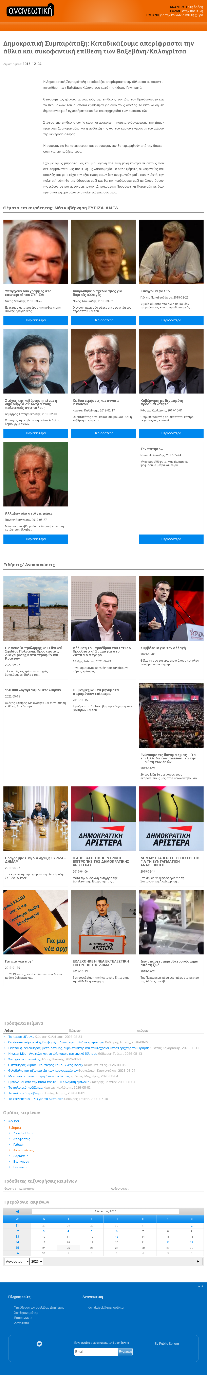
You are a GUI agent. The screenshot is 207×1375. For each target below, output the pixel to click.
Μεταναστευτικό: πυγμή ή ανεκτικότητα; (63, 1076)
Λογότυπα (21, 1323)
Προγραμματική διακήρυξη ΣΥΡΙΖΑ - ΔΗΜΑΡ (35, 860)
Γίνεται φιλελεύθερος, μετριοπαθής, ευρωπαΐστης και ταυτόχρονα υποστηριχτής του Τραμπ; (103, 1048)
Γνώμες (18, 1144)
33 (17, 1236)
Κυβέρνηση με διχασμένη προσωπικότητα (161, 402)
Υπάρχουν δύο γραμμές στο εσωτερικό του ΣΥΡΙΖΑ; (28, 293)
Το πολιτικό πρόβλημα (49, 1087)
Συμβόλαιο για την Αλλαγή (163, 648)
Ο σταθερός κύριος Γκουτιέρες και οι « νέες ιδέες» (67, 1065)
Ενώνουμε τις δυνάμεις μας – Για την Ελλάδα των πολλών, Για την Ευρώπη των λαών (168, 758)
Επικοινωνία (23, 1318)
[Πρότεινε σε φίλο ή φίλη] (201, 73)
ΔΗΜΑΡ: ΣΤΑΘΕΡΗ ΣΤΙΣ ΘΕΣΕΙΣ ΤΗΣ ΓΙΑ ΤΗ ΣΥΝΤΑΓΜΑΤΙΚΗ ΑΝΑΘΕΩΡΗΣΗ (170, 861)
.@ (106, 1307)
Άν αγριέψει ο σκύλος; (45, 1059)
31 (17, 1225)
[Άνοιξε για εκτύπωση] (193, 73)
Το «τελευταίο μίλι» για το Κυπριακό (58, 1099)
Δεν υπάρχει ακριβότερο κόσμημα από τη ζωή (169, 963)
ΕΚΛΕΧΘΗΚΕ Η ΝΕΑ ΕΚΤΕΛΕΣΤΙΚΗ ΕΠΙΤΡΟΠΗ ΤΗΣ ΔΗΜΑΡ (101, 963)
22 (168, 1242)
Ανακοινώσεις (23, 1150)
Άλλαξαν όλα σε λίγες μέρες (29, 513)
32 (17, 1231)
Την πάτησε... (151, 449)
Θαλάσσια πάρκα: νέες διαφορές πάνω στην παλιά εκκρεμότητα (78, 1042)
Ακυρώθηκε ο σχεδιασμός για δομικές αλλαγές (98, 293)
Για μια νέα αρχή (19, 961)
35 (17, 1248)
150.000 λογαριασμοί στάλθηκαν (33, 690)
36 (17, 1253)
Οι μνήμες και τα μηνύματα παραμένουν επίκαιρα (96, 692)
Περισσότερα (36, 320)
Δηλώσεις (20, 1156)
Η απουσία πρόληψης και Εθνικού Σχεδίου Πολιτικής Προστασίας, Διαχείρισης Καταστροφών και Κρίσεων (33, 653)
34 (17, 1242)
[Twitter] (40, 1344)
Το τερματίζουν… (45, 1037)
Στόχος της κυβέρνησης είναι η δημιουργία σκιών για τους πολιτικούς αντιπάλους (31, 404)
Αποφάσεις (21, 1139)
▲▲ (200, 1286)
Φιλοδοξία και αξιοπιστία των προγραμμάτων (71, 1070)
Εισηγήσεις (21, 1161)
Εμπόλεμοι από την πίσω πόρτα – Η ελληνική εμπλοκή (71, 1082)
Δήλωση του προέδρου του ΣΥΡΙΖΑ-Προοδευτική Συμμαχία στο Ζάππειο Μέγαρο (102, 651)
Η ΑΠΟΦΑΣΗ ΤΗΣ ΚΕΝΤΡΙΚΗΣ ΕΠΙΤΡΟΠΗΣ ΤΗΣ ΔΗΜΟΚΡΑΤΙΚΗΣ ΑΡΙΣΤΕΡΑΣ (101, 861)
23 (191, 1242)
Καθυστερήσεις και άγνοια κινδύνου (96, 402)
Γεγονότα (20, 1167)
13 (116, 1236)
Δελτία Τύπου (23, 1133)
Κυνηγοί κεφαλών (155, 291)
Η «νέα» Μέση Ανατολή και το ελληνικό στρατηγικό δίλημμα (75, 1054)
